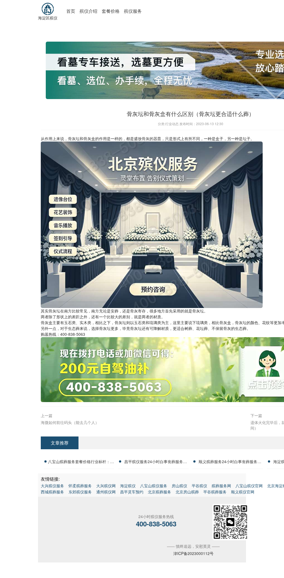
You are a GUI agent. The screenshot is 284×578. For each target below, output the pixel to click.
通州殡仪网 (106, 491)
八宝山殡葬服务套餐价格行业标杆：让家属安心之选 (81, 462)
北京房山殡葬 (187, 491)
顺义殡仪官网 (242, 491)
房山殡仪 (179, 485)
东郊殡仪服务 (80, 491)
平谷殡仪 (199, 485)
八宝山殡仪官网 (249, 485)
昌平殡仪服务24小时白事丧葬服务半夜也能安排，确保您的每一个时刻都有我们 (156, 462)
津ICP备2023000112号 (193, 553)
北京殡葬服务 (159, 491)
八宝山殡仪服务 (153, 485)
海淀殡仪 (128, 485)
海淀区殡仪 (47, 18)
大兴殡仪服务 (52, 485)
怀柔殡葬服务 (80, 485)
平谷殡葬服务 (215, 491)
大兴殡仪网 (106, 485)
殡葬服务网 (221, 485)
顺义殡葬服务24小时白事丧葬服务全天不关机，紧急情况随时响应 (230, 462)
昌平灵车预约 (131, 491)
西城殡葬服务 (52, 491)
